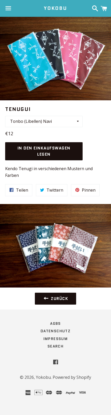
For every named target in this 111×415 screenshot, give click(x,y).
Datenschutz (55, 331)
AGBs (55, 323)
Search (55, 346)
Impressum (55, 338)
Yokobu (55, 8)
